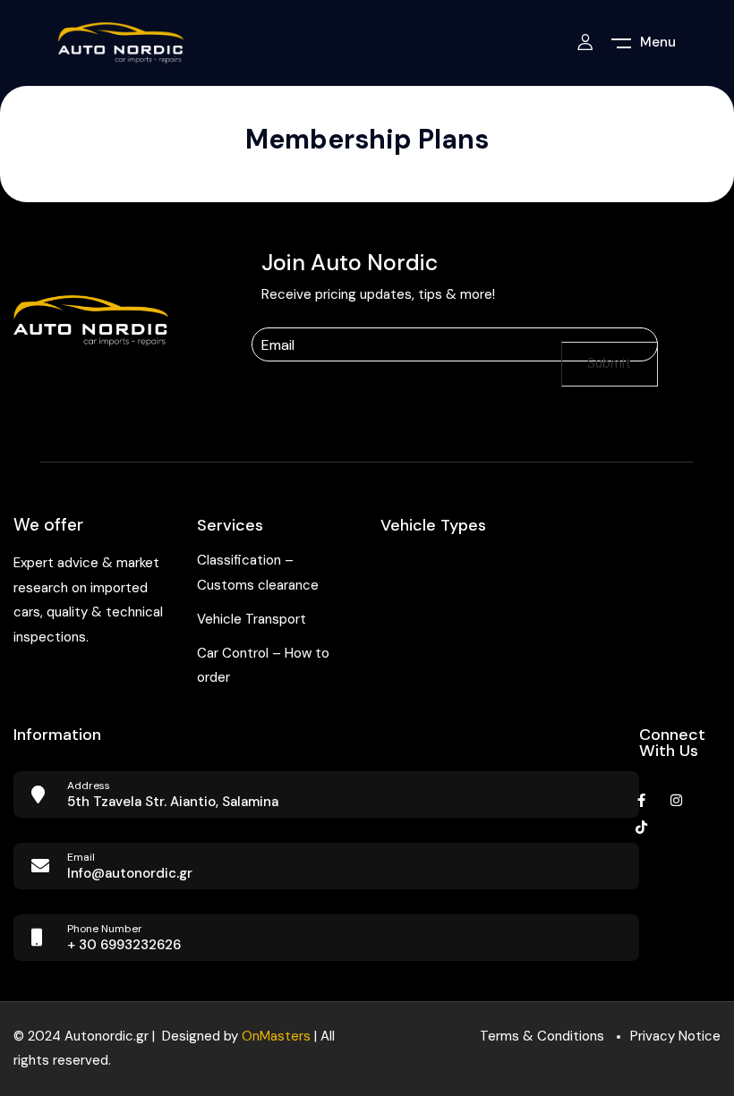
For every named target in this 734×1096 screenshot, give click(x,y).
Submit (609, 363)
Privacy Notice (675, 1036)
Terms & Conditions (542, 1036)
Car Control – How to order (263, 665)
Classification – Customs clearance (258, 572)
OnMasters (276, 1036)
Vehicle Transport (251, 619)
